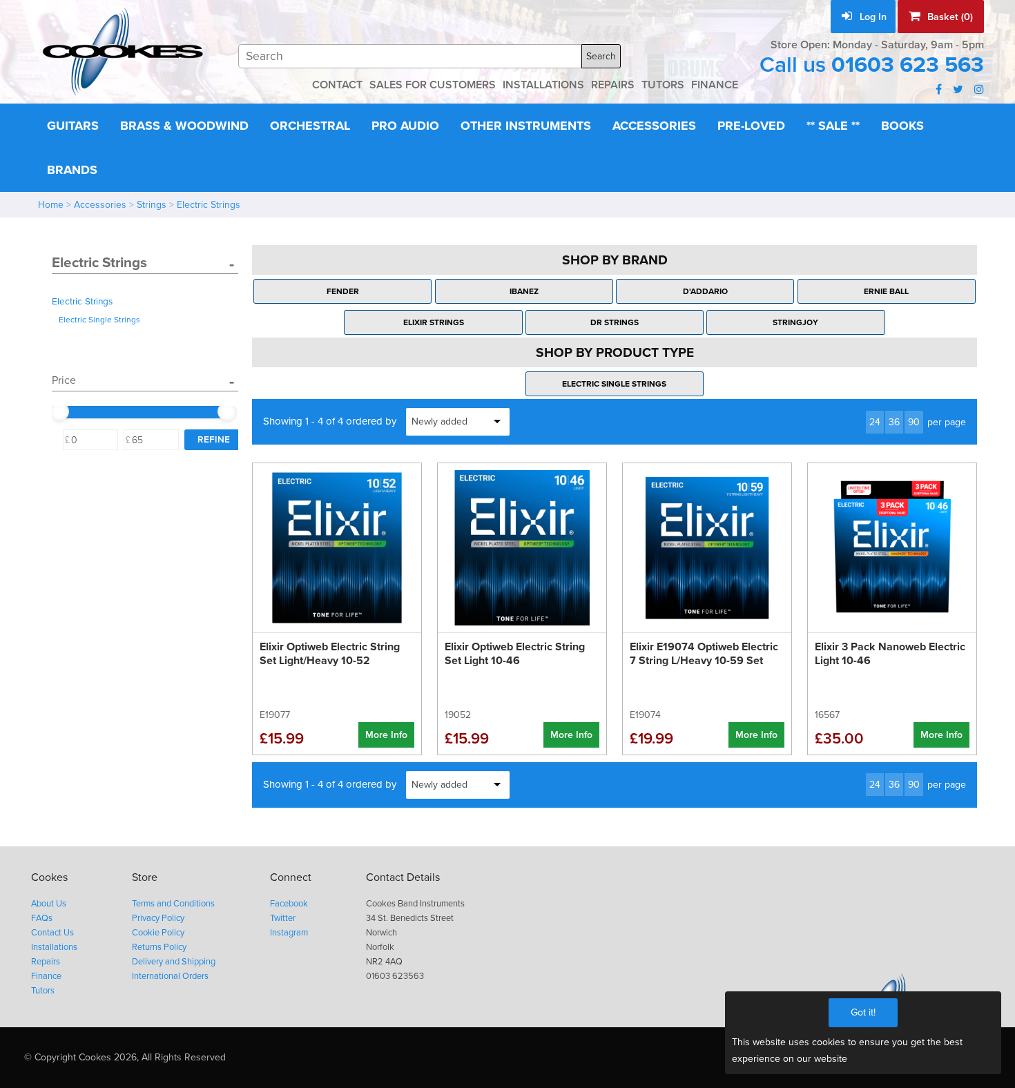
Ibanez (524, 291)
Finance (46, 976)
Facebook (289, 903)
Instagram (289, 932)
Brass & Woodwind (184, 125)
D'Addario (705, 291)
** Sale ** (833, 125)
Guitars (73, 125)
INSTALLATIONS (543, 85)
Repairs (45, 961)
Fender (343, 291)
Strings (151, 205)
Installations (54, 947)
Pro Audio (405, 125)
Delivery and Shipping (173, 961)
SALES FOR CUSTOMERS (432, 85)
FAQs (41, 918)
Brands (72, 169)
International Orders (170, 976)
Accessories (654, 125)
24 (874, 422)
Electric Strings (208, 205)
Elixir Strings (433, 322)
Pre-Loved (751, 125)
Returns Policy (159, 947)
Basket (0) (949, 17)
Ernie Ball (886, 291)
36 (894, 422)
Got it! (863, 1012)
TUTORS (662, 85)
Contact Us (52, 932)
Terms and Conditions (173, 903)
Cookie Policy (158, 932)
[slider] (59, 411)
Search (601, 56)
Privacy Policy (158, 918)
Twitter (283, 918)
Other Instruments (526, 125)
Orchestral (310, 125)
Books (902, 125)
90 (914, 422)
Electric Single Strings (99, 319)
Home (51, 205)
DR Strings (614, 322)
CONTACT (337, 85)
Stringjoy (795, 322)
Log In (872, 17)
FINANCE (714, 85)
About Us (48, 903)
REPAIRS (613, 85)
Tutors (43, 990)
